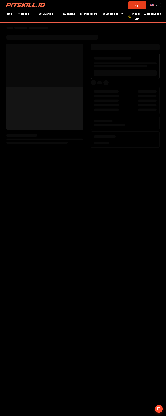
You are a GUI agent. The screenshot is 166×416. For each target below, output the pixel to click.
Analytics (112, 14)
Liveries (47, 14)
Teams (70, 14)
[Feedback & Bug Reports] (159, 409)
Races (25, 14)
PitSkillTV (90, 14)
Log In (137, 5)
